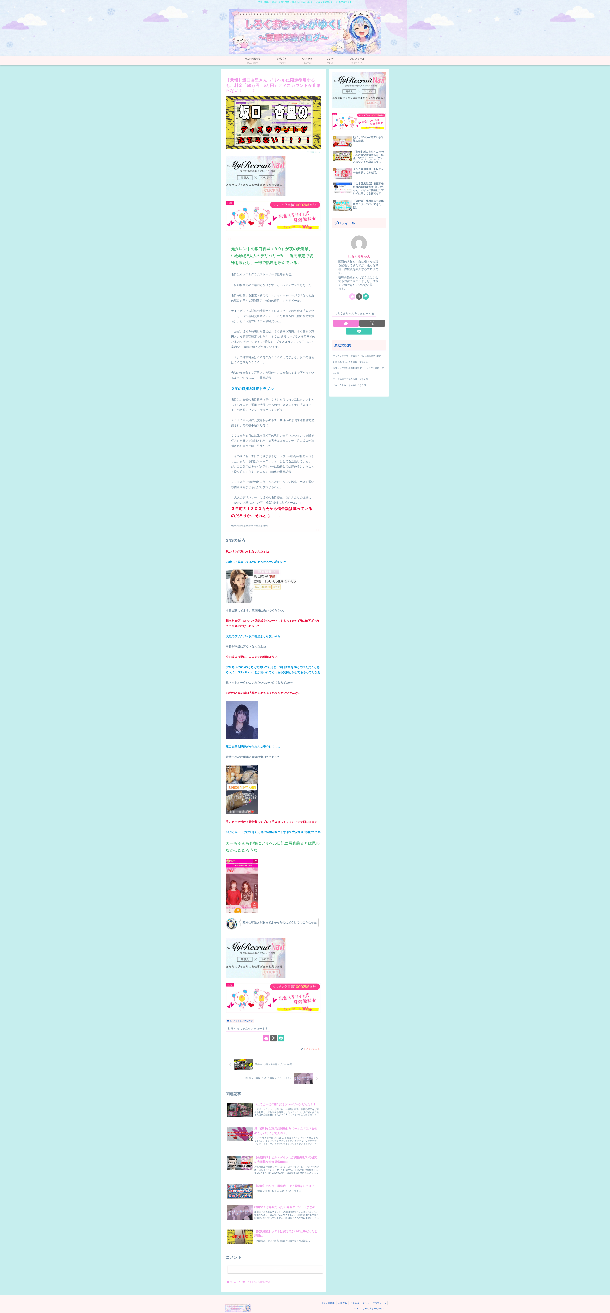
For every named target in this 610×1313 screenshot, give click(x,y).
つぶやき (354, 1303)
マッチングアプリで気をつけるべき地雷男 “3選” (357, 356)
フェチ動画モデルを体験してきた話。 (352, 379)
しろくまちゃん (359, 256)
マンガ (366, 1303)
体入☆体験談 (328, 1303)
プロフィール (379, 1303)
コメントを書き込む (275, 1270)
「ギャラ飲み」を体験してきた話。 (350, 385)
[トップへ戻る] (605, 1308)
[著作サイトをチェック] (266, 1038)
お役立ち (342, 1303)
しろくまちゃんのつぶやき (241, 1021)
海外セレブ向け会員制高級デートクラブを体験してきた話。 (358, 370)
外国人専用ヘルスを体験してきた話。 (352, 362)
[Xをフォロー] (273, 1038)
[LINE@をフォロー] (281, 1038)
